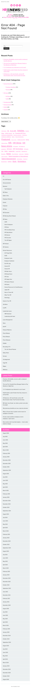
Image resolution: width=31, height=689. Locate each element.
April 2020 (5, 622)
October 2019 (6, 639)
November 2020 (7, 605)
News (8, 154)
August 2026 (6, 433)
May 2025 (5, 483)
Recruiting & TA (6, 346)
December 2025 (7, 460)
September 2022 (7, 588)
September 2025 (7, 470)
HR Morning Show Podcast (9, 215)
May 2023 (5, 561)
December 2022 (7, 578)
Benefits (27, 131)
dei (13, 133)
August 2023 (6, 551)
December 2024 (7, 500)
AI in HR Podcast (7, 179)
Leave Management (7, 319)
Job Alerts (5, 304)
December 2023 (7, 541)
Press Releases (6, 340)
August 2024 (6, 514)
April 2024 (5, 527)
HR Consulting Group (10, 229)
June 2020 (5, 615)
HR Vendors (6, 247)
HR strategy (15, 146)
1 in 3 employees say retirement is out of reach (15, 67)
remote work (21, 154)
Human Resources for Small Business (13, 287)
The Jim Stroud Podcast (10, 349)
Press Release (15, 154)
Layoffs (4, 307)
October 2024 (6, 507)
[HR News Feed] (15, 12)
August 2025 (6, 473)
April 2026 (5, 446)
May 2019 (5, 655)
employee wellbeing (6, 136)
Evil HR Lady (8, 263)
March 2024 (6, 531)
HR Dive (5, 209)
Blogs (2, 133)
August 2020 (6, 608)
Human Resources (8, 83)
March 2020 (6, 625)
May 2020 (5, 618)
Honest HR (7, 266)
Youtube (14, 5)
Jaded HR (7, 289)
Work (14, 161)
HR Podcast (6, 243)
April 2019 (5, 659)
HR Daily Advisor (8, 232)
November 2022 (7, 581)
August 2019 (6, 645)
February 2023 (6, 571)
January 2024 (6, 537)
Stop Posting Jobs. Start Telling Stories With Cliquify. (16, 18)
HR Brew (8, 96)
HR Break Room (8, 274)
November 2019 (7, 635)
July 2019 (5, 649)
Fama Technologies (19, 136)
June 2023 (5, 558)
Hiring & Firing (4, 143)
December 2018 (7, 669)
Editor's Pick (6, 195)
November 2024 (7, 504)
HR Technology (18, 149)
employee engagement (6, 135)
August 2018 (6, 679)
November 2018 (7, 672)
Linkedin (11, 5)
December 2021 (7, 595)
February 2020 (6, 628)
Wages (4, 366)
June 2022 (5, 591)
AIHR (7, 98)
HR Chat (8, 89)
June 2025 (5, 480)
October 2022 (6, 585)
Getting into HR (21, 139)
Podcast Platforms (7, 329)
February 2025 (6, 493)
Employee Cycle (8, 258)
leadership (11, 151)
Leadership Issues (7, 311)
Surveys (5, 356)
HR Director (7, 235)
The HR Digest (8, 240)
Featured (5, 139)
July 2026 (5, 436)
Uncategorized (7, 102)
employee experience (17, 135)
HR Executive (6, 212)
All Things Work (8, 253)
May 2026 (5, 443)
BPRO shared (8, 133)
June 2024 (5, 520)
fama (13, 136)
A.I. (3, 176)
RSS (17, 5)
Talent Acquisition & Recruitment (18, 156)
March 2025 (6, 490)
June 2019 (5, 652)
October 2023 (6, 544)
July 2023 (5, 554)
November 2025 (7, 463)
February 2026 (6, 453)
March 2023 (6, 568)
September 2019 (7, 642)
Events (4, 202)
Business (5, 186)
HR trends (26, 149)
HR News (6, 93)
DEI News (5, 192)
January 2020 (6, 632)
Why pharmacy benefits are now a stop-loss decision (15, 408)
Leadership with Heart (10, 316)
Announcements (7, 104)
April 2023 (5, 564)
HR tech (9, 149)
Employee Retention (7, 199)
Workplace (22, 161)
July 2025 (5, 477)
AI (8, 131)
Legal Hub (18, 151)
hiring (27, 139)
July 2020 (5, 612)
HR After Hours (8, 271)
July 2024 (5, 517)
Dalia (9, 16)
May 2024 (5, 524)
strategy (26, 154)
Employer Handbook (11, 87)
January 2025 (6, 497)
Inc (2, 151)
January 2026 (6, 456)
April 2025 (5, 487)
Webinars (5, 369)
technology (19, 159)
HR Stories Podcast (9, 281)
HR (9, 143)
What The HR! (8, 295)
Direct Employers (9, 224)
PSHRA (5, 107)
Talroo (11, 14)
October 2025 (6, 466)
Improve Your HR (7, 301)
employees (24, 135)
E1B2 (6, 255)
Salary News (6, 352)
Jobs (6, 151)
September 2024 (7, 510)
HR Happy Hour (8, 279)
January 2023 (6, 574)
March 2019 (6, 662)
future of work (13, 139)
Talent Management (8, 159)
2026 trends (3, 131)
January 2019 (6, 666)
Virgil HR (6, 109)
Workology (7, 297)
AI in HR (13, 131)
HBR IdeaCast (8, 313)
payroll (4, 326)
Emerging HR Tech (20, 133)
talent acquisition (4, 156)
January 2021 (6, 601)
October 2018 (6, 676)
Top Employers (8, 189)
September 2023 (7, 547)
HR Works (7, 284)
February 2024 (6, 534)
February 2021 (6, 598)
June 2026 (5, 439)
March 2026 (6, 450)
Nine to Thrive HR (9, 292)
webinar (9, 161)
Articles (20, 130)
